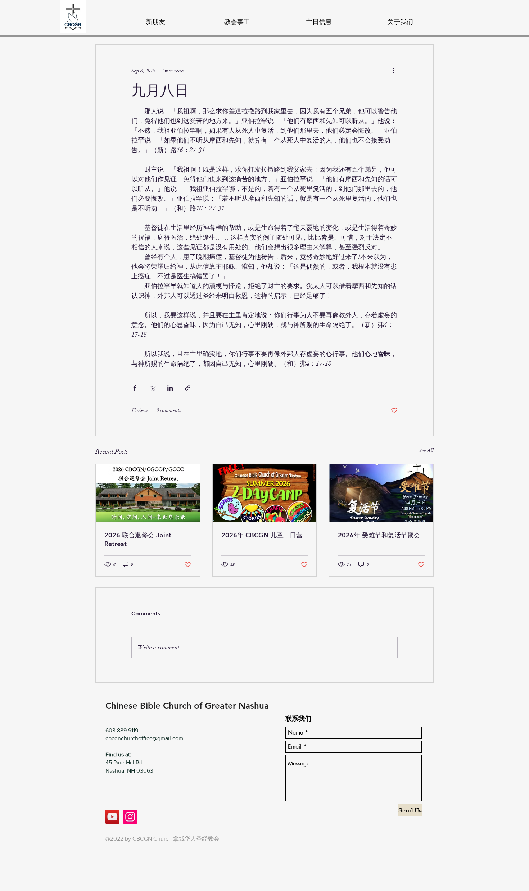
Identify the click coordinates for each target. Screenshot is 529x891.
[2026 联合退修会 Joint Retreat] (148, 493)
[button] (237, 18)
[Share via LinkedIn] (170, 388)
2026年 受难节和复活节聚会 (379, 535)
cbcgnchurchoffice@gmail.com (144, 738)
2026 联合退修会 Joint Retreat (137, 539)
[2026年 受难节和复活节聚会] (381, 493)
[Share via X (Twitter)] (152, 388)
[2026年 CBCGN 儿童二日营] (265, 493)
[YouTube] (112, 817)
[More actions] (393, 70)
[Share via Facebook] (134, 388)
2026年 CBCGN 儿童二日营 (262, 535)
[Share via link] (187, 388)
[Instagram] (130, 817)
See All (426, 450)
